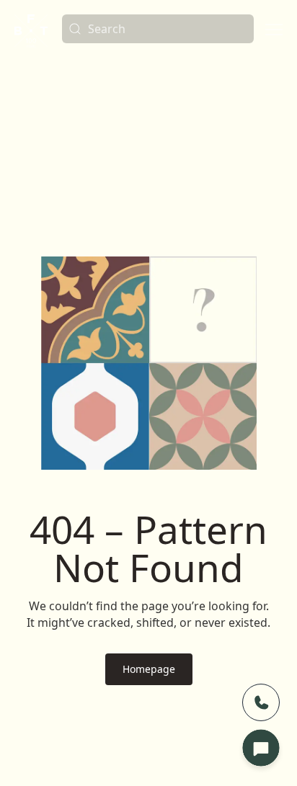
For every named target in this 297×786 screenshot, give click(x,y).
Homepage (149, 669)
